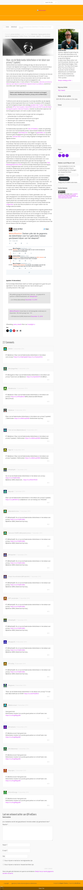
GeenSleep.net (22, 132)
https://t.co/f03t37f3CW (30, 480)
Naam (5, 845)
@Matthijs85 (12, 470)
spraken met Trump (37, 105)
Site (4, 856)
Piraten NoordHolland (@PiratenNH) (19, 576)
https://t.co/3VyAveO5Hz (35, 357)
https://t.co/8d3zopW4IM (21, 418)
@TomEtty (11, 663)
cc (34, 324)
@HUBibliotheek (13, 749)
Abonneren (64, 179)
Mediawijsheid (14, 36)
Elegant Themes (64, 883)
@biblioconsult (12, 705)
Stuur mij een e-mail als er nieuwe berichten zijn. (19, 864)
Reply (48, 360)
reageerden (9, 204)
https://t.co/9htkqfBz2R (18, 396)
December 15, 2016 (31, 300)
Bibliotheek (14, 27)
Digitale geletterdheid (44, 34)
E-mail (5, 850)
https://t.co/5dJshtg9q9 (21, 357)
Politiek (21, 36)
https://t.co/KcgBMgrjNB (13, 715)
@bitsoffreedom (15, 311)
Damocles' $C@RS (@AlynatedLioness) (19, 533)
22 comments (46, 36)
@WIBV (10, 349)
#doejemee (33, 296)
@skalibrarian (12, 388)
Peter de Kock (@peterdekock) (17, 430)
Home (7, 27)
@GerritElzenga (12, 792)
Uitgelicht (38, 36)
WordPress (77, 883)
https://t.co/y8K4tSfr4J (12, 499)
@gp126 (10, 450)
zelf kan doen (17, 136)
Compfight (30, 324)
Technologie (31, 36)
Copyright (6, 883)
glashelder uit (41, 132)
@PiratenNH (12, 555)
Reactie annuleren (7, 817)
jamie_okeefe (17, 324)
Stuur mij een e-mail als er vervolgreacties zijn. (19, 860)
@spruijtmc (11, 770)
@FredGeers (12, 727)
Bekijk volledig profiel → (65, 80)
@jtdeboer (11, 410)
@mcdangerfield (13, 368)
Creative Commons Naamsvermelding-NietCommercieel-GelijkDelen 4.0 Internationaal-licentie (68, 196)
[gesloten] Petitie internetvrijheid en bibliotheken (24, 883)
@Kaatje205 (11, 642)
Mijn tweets (61, 90)
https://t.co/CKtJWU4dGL (13, 478)
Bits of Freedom (33, 129)
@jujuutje (11, 491)
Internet (7, 36)
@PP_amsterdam (13, 598)
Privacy (26, 36)
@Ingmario (11, 685)
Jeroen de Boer (15, 34)
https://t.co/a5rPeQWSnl (31, 693)
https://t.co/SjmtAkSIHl (33, 377)
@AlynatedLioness (13, 511)
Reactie (5, 824)
